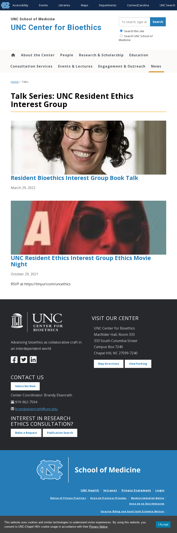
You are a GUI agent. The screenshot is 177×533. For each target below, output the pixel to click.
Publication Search (60, 433)
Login (159, 490)
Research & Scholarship (101, 55)
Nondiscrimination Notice (147, 498)
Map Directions (108, 364)
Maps (84, 5)
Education (138, 55)
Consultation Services (31, 66)
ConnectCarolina (138, 5)
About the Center (38, 55)
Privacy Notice (98, 526)
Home (13, 55)
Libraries (64, 5)
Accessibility (20, 5)
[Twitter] (23, 361)
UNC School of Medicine (33, 19)
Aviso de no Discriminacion (146, 503)
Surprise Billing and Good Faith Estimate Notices (132, 511)
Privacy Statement (136, 490)
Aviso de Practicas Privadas (108, 498)
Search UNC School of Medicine (136, 38)
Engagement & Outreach (121, 66)
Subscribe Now (25, 386)
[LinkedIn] (33, 361)
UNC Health (90, 490)
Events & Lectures (75, 66)
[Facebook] (14, 361)
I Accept (163, 524)
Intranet (110, 490)
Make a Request (26, 433)
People (66, 55)
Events (43, 5)
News (156, 66)
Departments (107, 5)
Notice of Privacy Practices (68, 498)
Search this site (133, 31)
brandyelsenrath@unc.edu (36, 409)
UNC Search (167, 5)
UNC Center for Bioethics (56, 27)
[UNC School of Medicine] (88, 470)
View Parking (138, 364)
